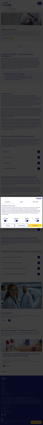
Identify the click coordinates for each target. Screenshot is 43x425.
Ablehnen (8, 225)
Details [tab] (21, 201)
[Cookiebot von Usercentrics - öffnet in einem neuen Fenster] (37, 198)
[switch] (16, 221)
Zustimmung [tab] (7, 201)
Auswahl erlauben (21, 225)
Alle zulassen (35, 225)
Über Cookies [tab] (35, 201)
